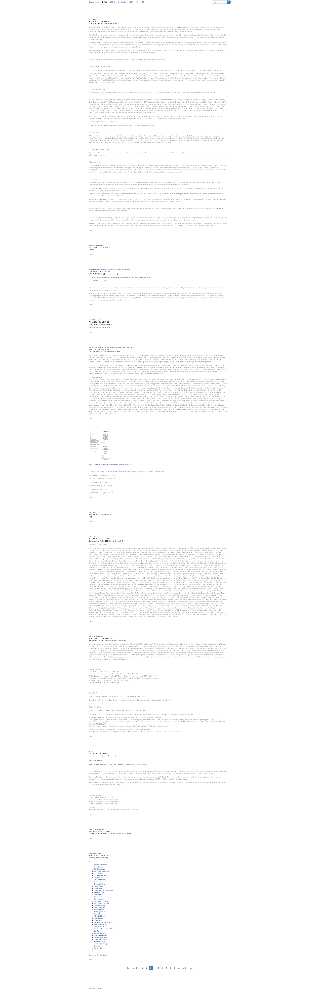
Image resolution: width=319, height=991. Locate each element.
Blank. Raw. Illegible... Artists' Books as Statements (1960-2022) (111, 347)
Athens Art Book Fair (96, 245)
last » (191, 968)
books (112, 2)
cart (143, 2)
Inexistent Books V (95, 853)
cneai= (123, 777)
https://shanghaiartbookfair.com (99, 328)
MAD (91, 752)
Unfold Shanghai (95, 320)
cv (137, 2)
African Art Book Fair (96, 829)
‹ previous (135, 968)
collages (122, 2)
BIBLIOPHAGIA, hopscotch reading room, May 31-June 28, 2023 (111, 465)
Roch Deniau (116, 785)
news (104, 2)
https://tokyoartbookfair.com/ (109, 682)
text (131, 2)
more (91, 230)
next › (185, 968)
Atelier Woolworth (160, 777)
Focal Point (93, 19)
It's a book (92, 513)
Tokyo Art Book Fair (96, 636)
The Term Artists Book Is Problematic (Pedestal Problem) (109, 269)
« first (127, 968)
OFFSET (92, 537)
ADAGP (157, 779)
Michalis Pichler (93, 2)
